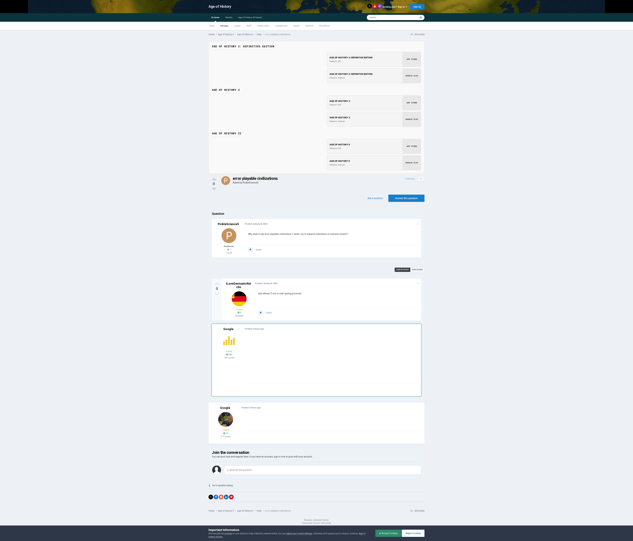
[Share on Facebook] (216, 497)
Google (228, 329)
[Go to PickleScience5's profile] (225, 180)
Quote (258, 249)
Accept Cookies (389, 533)
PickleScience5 (250, 182)
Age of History (220, 6)
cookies (228, 533)
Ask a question (375, 198)
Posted (256, 224)
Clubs (211, 26)
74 (226, 433)
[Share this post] (418, 224)
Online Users (263, 26)
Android (309, 26)
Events (237, 26)
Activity (228, 17)
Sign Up (417, 6)
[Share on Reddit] (221, 497)
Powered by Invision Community (316, 523)
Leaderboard (281, 26)
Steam (296, 26)
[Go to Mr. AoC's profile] (229, 340)
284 (230, 354)
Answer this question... (241, 470)
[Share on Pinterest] (231, 497)
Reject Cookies (413, 533)
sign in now (279, 456)
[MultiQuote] (250, 249)
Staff (248, 26)
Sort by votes (402, 270)
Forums (224, 26)
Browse (215, 17)
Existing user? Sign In (394, 7)
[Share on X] (211, 497)
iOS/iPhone (324, 26)
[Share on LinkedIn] (226, 497)
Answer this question (406, 198)
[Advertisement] (308, 360)
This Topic (408, 17)
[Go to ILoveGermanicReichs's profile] (239, 298)
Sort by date (417, 270)
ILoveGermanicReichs (238, 285)
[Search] (420, 17)
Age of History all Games (250, 17)
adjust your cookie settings (299, 533)
